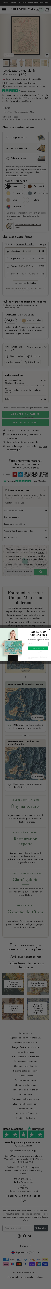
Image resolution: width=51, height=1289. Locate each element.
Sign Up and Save (38, 648)
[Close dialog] (49, 630)
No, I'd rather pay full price (38, 651)
